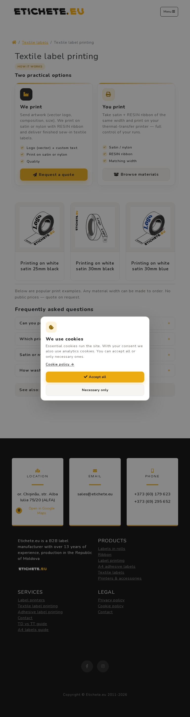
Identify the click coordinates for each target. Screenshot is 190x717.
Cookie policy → (60, 364)
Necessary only (95, 389)
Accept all (97, 376)
